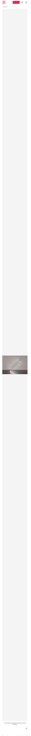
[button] (26, 728)
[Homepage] (3, 2)
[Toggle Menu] (26, 2)
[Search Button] (22, 2)
